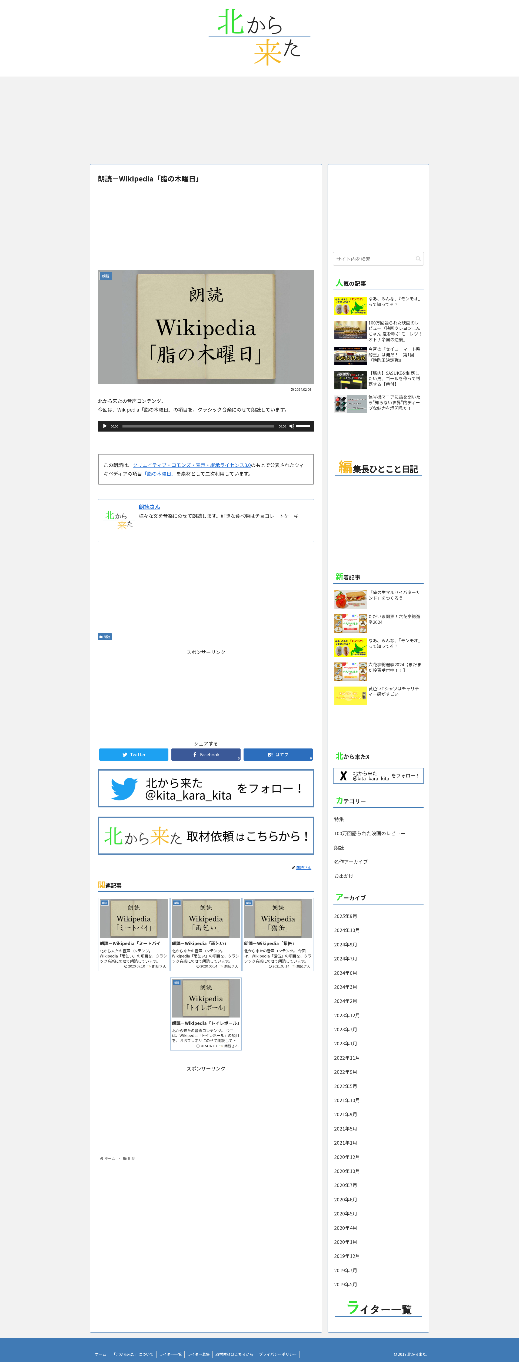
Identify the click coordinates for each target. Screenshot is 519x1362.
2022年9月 (345, 1071)
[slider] (303, 425)
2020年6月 (345, 1199)
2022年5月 (345, 1085)
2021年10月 (347, 1099)
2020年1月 (345, 1241)
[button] (418, 259)
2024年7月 (345, 958)
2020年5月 (345, 1213)
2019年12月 (347, 1255)
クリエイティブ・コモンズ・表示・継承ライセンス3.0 (192, 464)
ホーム (100, 1354)
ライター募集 (198, 1354)
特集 (339, 819)
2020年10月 (347, 1170)
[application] (206, 426)
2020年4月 (345, 1227)
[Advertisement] (259, 119)
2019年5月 (345, 1284)
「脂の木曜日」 (159, 473)
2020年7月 (345, 1184)
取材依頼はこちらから (234, 1354)
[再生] (105, 426)
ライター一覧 (170, 1354)
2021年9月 (345, 1114)
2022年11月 (347, 1057)
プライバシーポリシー (278, 1354)
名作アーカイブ (351, 861)
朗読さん (149, 507)
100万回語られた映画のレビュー (369, 833)
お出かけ (344, 875)
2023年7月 (345, 1029)
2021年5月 (345, 1128)
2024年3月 (345, 986)
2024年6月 (345, 972)
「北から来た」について (133, 1354)
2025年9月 (345, 915)
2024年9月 (345, 944)
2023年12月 (347, 1015)
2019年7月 (345, 1270)
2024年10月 (347, 929)
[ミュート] (292, 426)
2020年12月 (347, 1156)
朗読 (107, 636)
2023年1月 (345, 1043)
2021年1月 (345, 1142)
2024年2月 (345, 1000)
